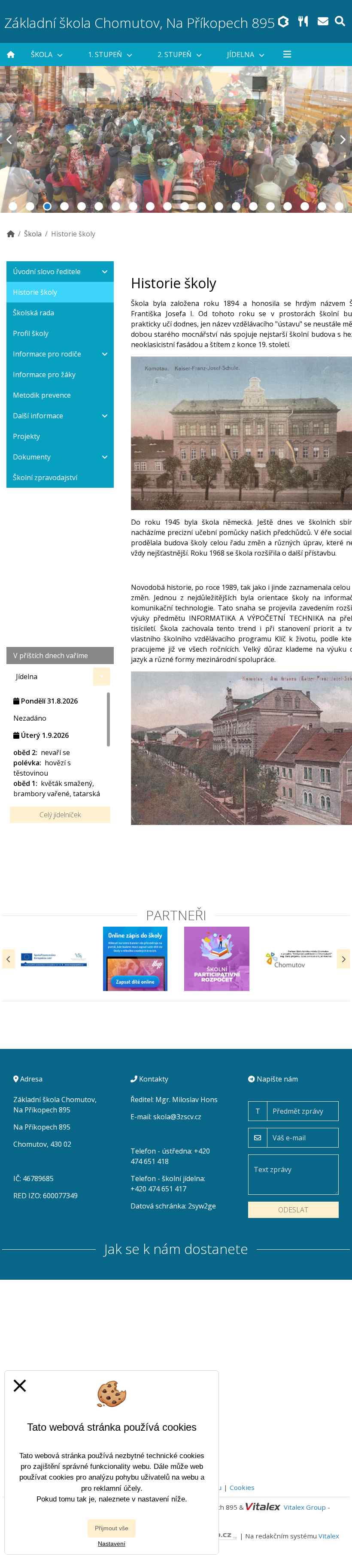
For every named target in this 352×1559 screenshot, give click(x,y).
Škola (42, 54)
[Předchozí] (8, 959)
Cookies (242, 1487)
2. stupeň (175, 54)
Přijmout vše (111, 1528)
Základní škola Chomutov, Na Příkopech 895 (139, 22)
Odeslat (293, 1210)
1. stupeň (106, 54)
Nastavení (111, 1543)
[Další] (343, 959)
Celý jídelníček (60, 814)
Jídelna (241, 54)
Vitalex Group (305, 1507)
